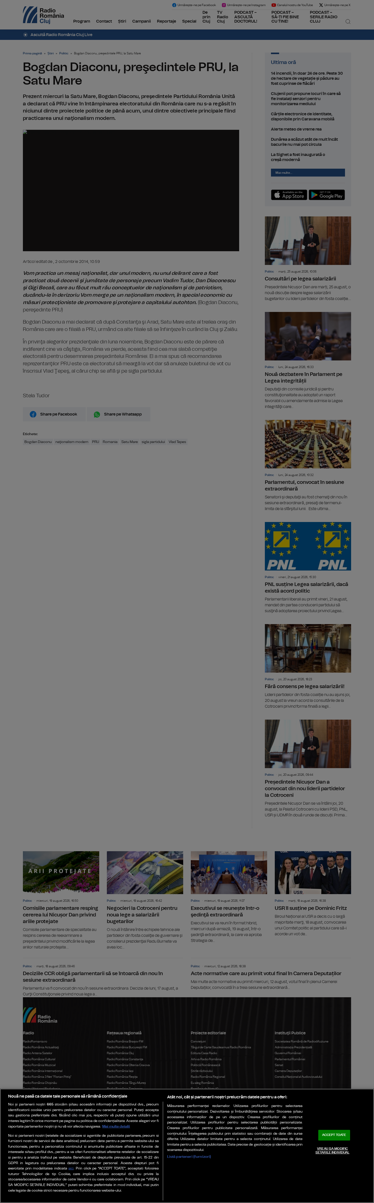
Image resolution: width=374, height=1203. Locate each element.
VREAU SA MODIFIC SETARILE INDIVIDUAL (332, 1150)
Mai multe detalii (116, 1126)
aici (71, 1168)
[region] (187, 1146)
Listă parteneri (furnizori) (189, 1157)
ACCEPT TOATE (334, 1135)
